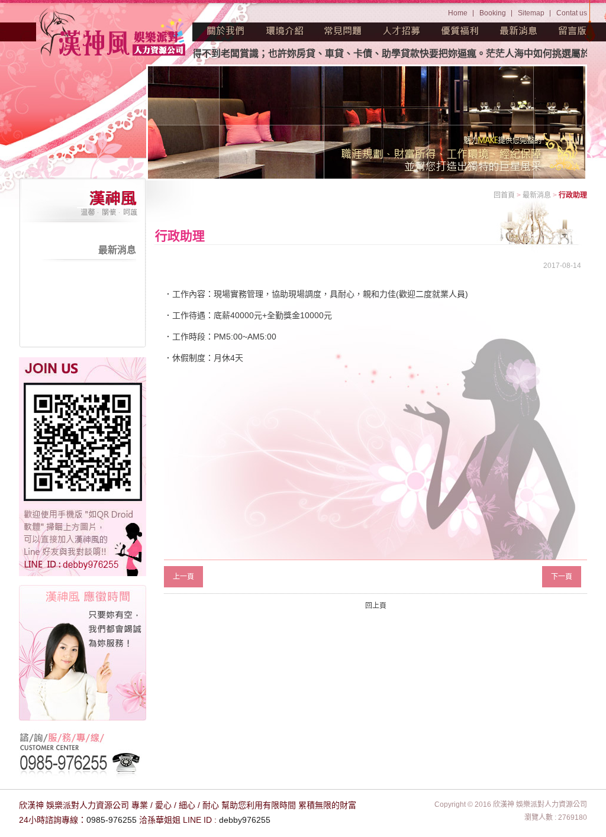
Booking (492, 13)
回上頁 (375, 606)
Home (458, 13)
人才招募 (402, 31)
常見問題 (343, 31)
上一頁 (183, 577)
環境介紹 (285, 31)
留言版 (573, 31)
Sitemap (531, 13)
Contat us (571, 13)
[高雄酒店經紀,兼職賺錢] (114, 34)
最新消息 (519, 31)
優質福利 (460, 31)
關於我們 (226, 31)
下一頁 (561, 577)
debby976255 (244, 820)
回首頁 (504, 195)
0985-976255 (111, 820)
